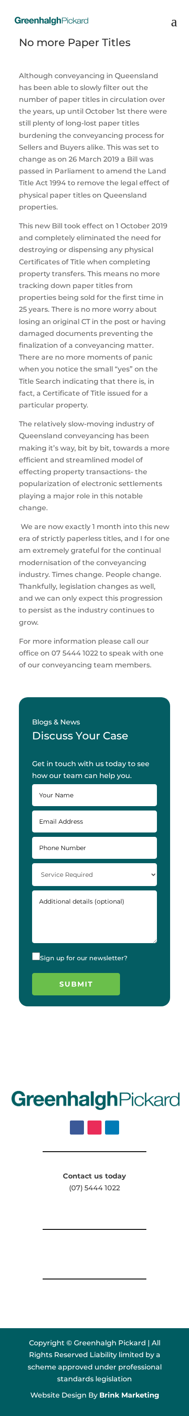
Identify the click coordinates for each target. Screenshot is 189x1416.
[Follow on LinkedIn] (112, 1128)
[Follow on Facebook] (77, 1128)
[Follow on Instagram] (94, 1128)
